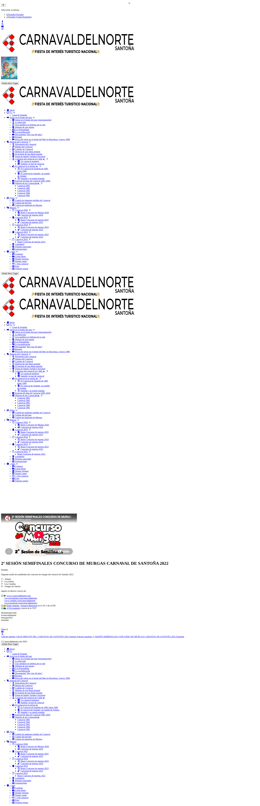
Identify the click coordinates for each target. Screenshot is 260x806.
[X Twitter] (2, 24)
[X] (2, 634)
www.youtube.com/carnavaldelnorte (19, 600)
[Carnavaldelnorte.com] (68, 105)
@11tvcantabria (13, 608)
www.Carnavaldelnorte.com (18, 596)
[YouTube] (2, 26)
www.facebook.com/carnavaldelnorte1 (20, 603)
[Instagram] (2, 29)
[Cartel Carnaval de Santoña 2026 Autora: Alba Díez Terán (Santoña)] (9, 78)
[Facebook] (2, 21)
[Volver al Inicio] (3, 5)
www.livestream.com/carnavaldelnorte (20, 598)
